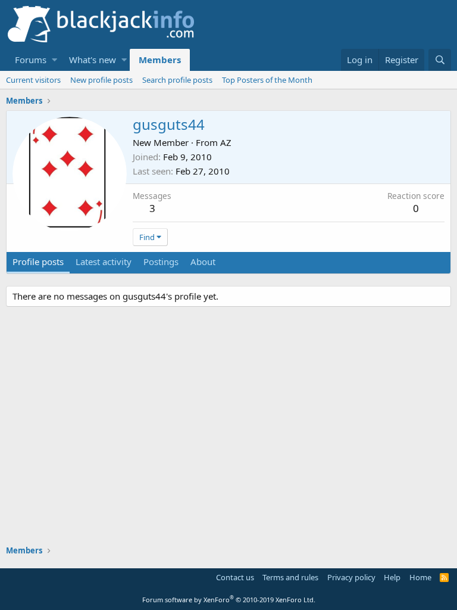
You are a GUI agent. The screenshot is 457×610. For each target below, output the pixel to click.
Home (420, 577)
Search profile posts (177, 79)
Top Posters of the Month (267, 79)
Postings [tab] (161, 261)
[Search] (439, 60)
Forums (30, 60)
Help (392, 577)
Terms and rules (290, 577)
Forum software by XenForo (228, 599)
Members (160, 60)
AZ (225, 142)
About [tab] (202, 261)
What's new (92, 60)
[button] (54, 60)
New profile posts (101, 79)
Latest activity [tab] (104, 261)
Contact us (235, 577)
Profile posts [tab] (38, 261)
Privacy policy (351, 577)
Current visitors (33, 79)
